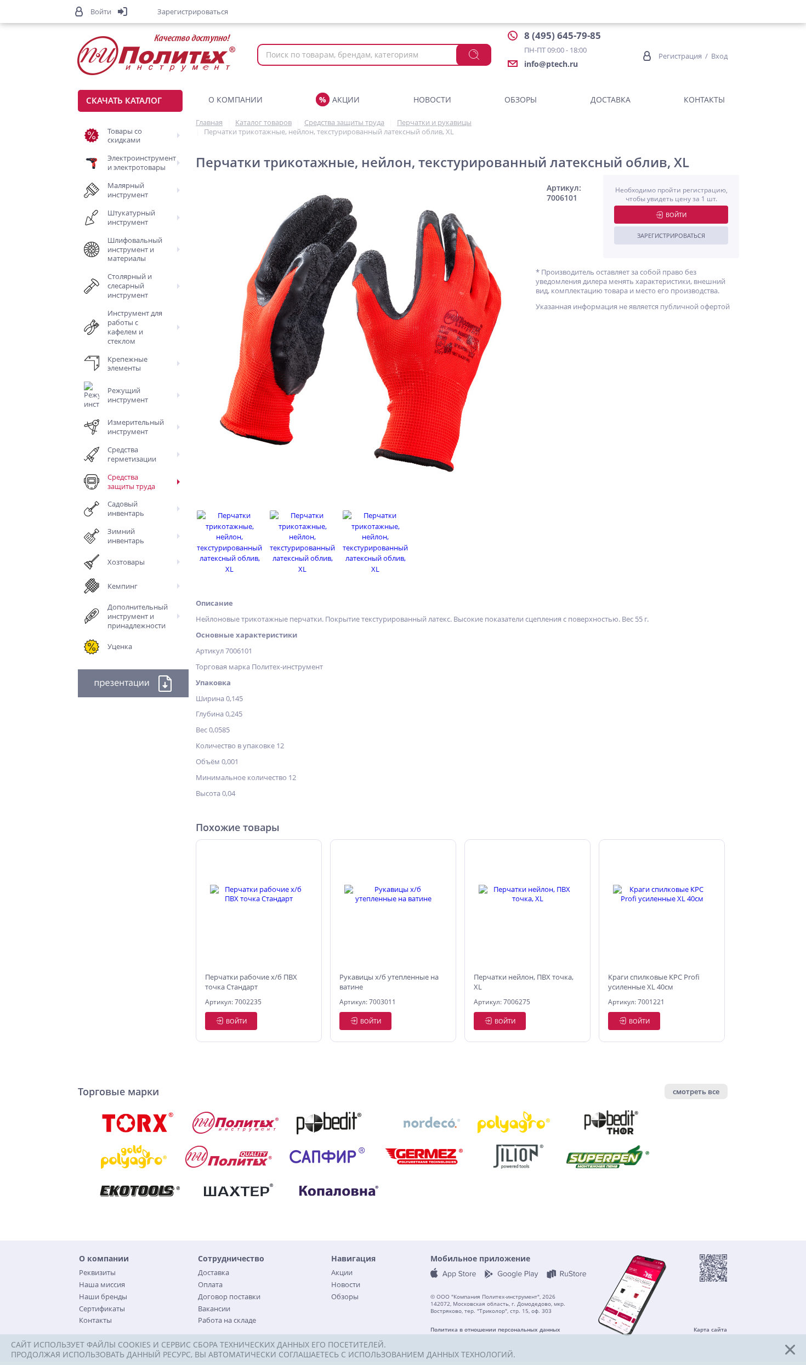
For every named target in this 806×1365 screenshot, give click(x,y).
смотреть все (696, 1091)
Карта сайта (710, 1329)
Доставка (611, 99)
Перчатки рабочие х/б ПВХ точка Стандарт (251, 982)
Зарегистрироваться (671, 235)
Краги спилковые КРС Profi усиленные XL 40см (654, 982)
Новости (432, 99)
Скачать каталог (124, 100)
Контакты (704, 99)
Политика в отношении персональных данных (495, 1329)
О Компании (235, 99)
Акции (346, 99)
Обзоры (520, 99)
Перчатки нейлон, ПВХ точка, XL (524, 982)
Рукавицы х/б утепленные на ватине (389, 982)
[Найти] (473, 55)
